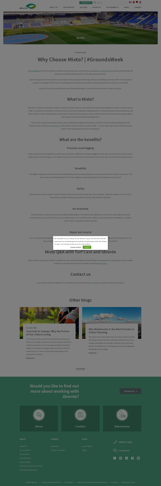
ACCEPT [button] (87, 247)
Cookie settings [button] (75, 247)
